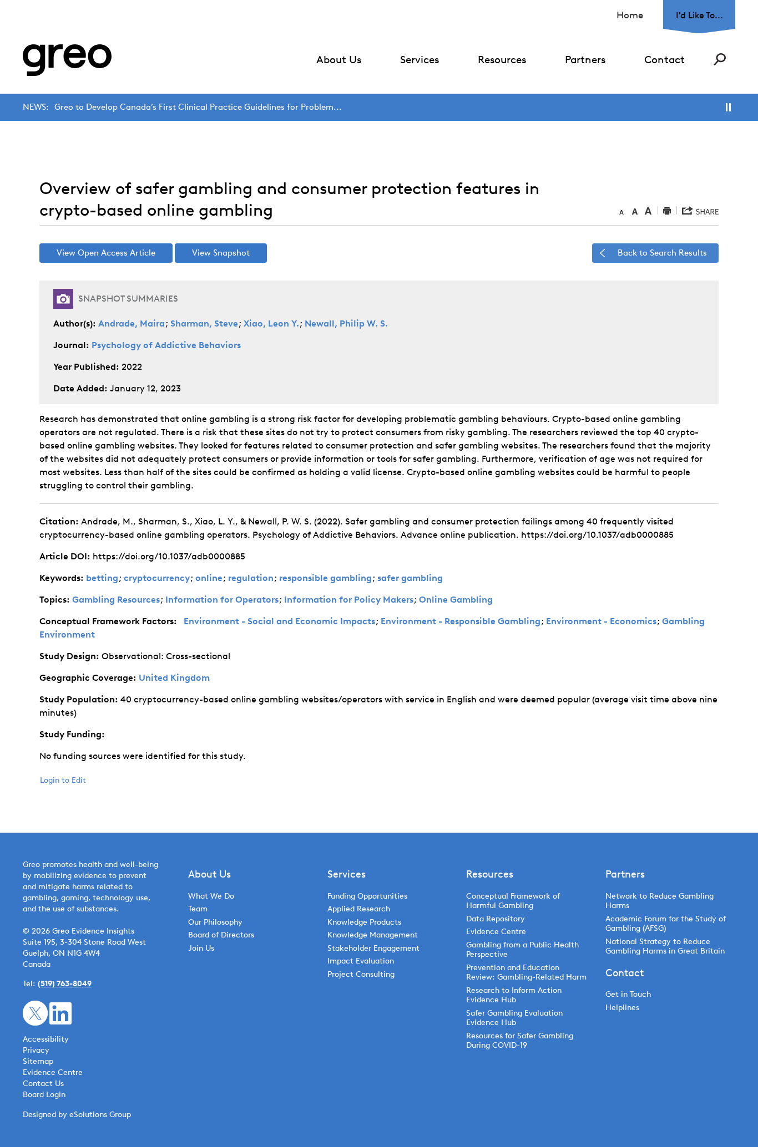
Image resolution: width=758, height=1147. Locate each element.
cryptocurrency (157, 578)
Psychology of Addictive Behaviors (166, 345)
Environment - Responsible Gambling (460, 621)
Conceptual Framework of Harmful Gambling (513, 901)
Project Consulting (361, 974)
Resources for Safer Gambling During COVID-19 (519, 1041)
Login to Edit (63, 780)
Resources (502, 59)
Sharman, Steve (204, 323)
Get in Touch (628, 994)
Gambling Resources (116, 599)
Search (719, 59)
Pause (728, 107)
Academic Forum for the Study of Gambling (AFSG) (665, 924)
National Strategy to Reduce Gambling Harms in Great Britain (665, 946)
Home (629, 15)
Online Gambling (456, 599)
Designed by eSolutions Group (77, 1114)
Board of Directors (221, 935)
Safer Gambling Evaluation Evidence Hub (514, 1018)
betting (102, 578)
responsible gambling (325, 578)
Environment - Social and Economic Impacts (279, 621)
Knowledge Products (365, 922)
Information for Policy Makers (348, 599)
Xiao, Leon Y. (271, 323)
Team (198, 909)
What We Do (211, 896)
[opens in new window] (35, 1012)
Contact (664, 59)
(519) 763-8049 (65, 983)
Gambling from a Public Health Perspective (522, 950)
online (209, 578)
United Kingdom (174, 677)
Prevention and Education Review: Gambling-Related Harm (526, 972)
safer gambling (410, 578)
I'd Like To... (699, 15)
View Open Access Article (106, 253)
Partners (585, 59)
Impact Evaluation (360, 961)
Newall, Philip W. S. (346, 323)
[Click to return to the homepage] (67, 60)
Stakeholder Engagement (373, 948)
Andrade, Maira (131, 323)
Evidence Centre (496, 931)
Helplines (622, 1007)
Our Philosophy (215, 922)
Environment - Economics (601, 621)
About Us (338, 59)
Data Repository (495, 919)
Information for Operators (222, 599)
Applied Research (358, 909)
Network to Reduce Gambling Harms (659, 901)
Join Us (201, 948)
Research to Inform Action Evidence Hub (514, 995)
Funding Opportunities (367, 896)
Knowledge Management (372, 935)
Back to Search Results (662, 253)
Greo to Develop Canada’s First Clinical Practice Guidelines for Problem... (198, 107)
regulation (251, 578)
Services (419, 59)
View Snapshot (221, 253)
